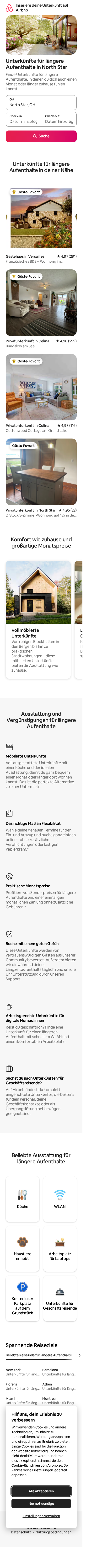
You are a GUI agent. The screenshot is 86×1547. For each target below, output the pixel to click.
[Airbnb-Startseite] (9, 7)
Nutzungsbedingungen (53, 1532)
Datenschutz (21, 1532)
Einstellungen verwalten (41, 1516)
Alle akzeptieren (41, 1491)
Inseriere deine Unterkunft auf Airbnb (42, 8)
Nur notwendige (41, 1503)
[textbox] (23, 121)
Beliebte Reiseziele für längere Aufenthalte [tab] (39, 1355)
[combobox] (41, 105)
